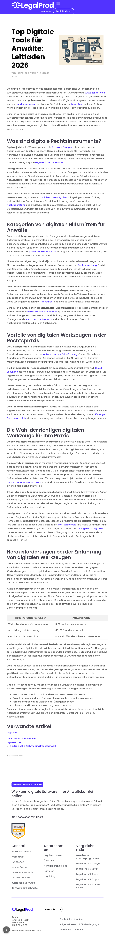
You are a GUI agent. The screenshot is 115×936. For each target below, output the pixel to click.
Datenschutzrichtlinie (72, 929)
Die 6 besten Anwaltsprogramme (87, 857)
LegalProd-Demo (53, 855)
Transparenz (46, 301)
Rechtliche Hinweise (71, 919)
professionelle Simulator (43, 251)
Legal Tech (77, 104)
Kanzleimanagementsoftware (24, 482)
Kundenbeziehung (26, 104)
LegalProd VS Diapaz (87, 879)
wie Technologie (67, 524)
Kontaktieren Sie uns (55, 865)
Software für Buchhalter (25, 888)
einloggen (46, 11)
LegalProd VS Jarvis (87, 874)
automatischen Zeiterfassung (60, 354)
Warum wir (18, 856)
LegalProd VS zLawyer (88, 863)
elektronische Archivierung (42, 311)
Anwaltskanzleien (95, 92)
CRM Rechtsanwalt (22, 872)
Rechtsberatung (16, 205)
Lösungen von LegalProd (90, 528)
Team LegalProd (25, 72)
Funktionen (18, 862)
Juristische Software (23, 882)
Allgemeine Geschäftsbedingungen (80, 924)
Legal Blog (50, 876)
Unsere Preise (19, 867)
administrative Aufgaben (53, 197)
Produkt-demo (63, 11)
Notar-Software (21, 877)
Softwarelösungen (62, 147)
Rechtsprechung (87, 265)
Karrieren (49, 871)
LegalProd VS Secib (87, 868)
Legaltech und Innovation (49, 162)
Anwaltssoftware (21, 851)
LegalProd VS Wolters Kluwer (88, 886)
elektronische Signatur (39, 319)
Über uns (49, 860)
